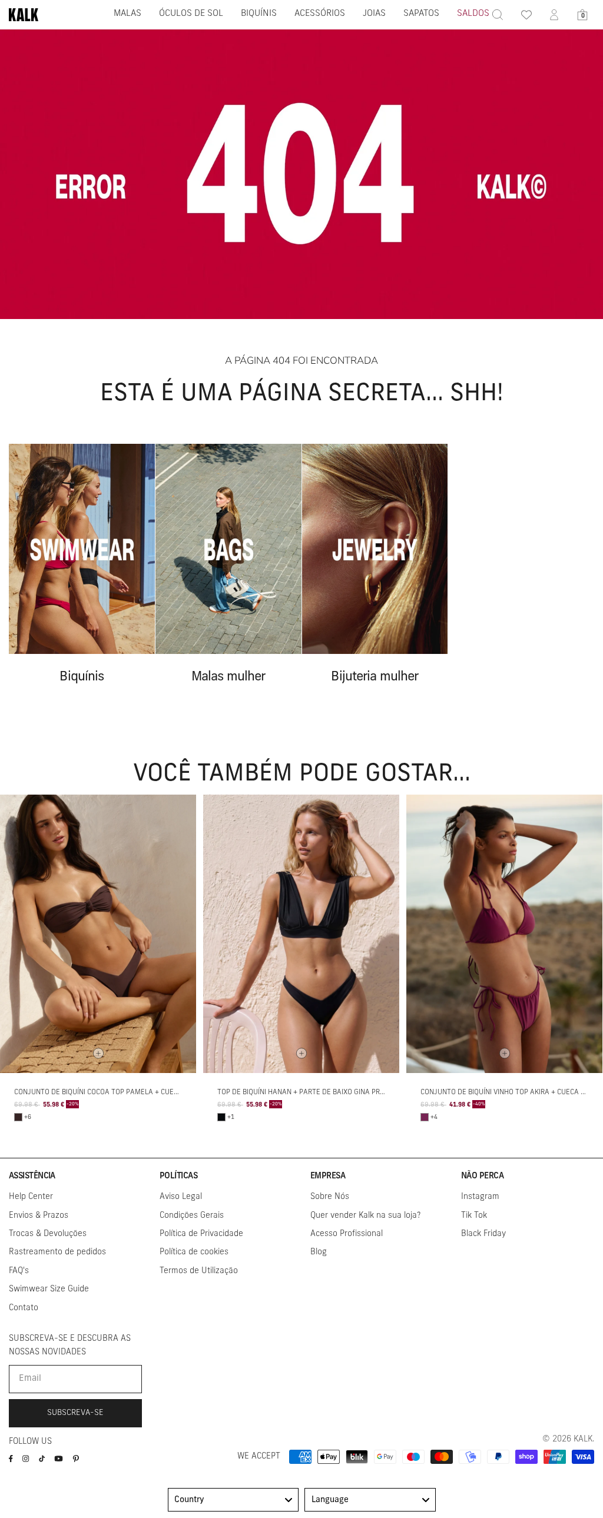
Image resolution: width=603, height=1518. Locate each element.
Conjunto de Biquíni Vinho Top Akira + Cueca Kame (509, 1092)
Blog (318, 1252)
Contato (23, 1308)
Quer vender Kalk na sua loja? (365, 1215)
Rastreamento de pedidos (57, 1252)
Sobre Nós (329, 1197)
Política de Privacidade (201, 1234)
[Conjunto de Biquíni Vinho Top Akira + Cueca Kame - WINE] (424, 1117)
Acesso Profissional (346, 1234)
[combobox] (233, 1500)
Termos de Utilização (199, 1271)
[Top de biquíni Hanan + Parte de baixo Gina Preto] (301, 934)
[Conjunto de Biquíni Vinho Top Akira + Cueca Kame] (504, 934)
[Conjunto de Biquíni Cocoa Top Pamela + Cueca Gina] (98, 934)
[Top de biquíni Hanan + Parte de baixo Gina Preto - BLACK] (221, 1117)
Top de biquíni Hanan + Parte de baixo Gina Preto (305, 1092)
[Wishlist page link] (526, 14)
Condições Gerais (192, 1215)
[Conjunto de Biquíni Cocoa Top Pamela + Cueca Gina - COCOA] (18, 1117)
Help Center (31, 1197)
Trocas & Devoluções (48, 1234)
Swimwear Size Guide (49, 1289)
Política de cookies (194, 1252)
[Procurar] (497, 14)
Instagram (480, 1197)
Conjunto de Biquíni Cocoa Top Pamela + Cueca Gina (107, 1092)
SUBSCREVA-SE (75, 1413)
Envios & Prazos (38, 1215)
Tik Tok (474, 1215)
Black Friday (483, 1234)
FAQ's (19, 1271)
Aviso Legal (181, 1197)
